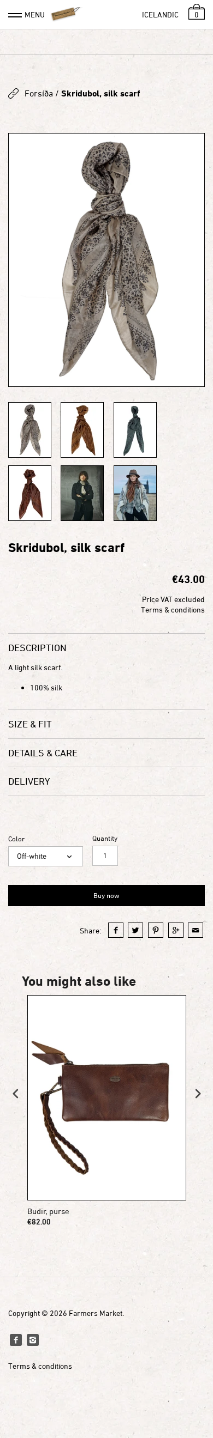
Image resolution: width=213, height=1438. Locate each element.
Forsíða (39, 93)
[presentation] (15, 1093)
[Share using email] (195, 930)
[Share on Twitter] (135, 930)
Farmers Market (95, 1313)
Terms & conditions (173, 609)
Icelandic (160, 14)
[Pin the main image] (155, 930)
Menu (35, 14)
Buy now (106, 895)
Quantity (104, 838)
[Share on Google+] (176, 930)
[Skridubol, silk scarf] (106, 260)
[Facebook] (16, 1340)
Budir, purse (48, 1211)
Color (16, 839)
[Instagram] (33, 1340)
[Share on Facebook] (115, 930)
